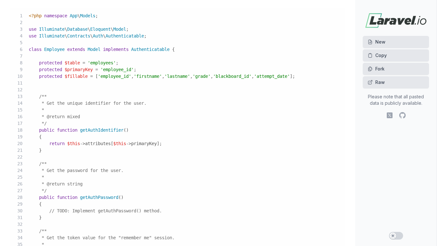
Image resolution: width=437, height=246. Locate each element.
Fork (380, 68)
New (380, 42)
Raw (380, 82)
